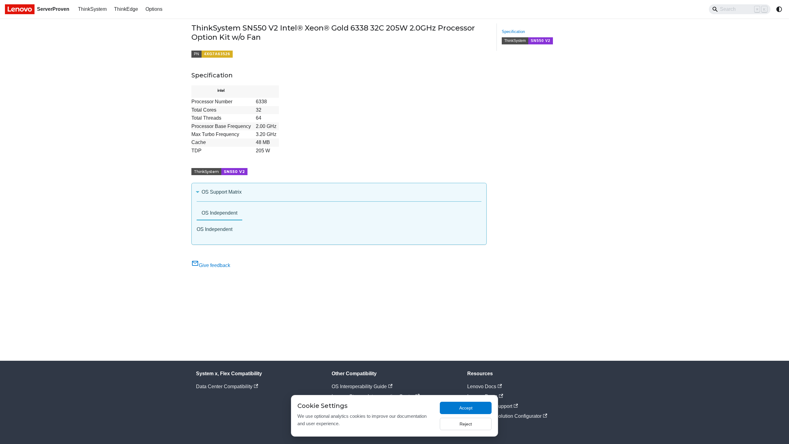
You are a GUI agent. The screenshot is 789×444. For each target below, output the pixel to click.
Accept (465, 407)
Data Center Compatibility (224, 386)
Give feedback (214, 265)
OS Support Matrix (222, 192)
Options (153, 9)
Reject (466, 423)
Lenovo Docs (481, 386)
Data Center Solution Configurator (504, 416)
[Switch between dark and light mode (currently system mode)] (779, 9)
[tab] (219, 213)
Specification (513, 31)
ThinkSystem (92, 9)
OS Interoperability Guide (359, 386)
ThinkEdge (126, 9)
